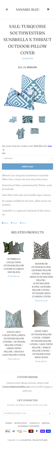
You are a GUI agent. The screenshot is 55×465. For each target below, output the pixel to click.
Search (9, 423)
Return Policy (20, 423)
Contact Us (35, 423)
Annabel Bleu (27, 9)
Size (4, 153)
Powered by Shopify (40, 440)
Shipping (46, 423)
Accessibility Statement (28, 426)
